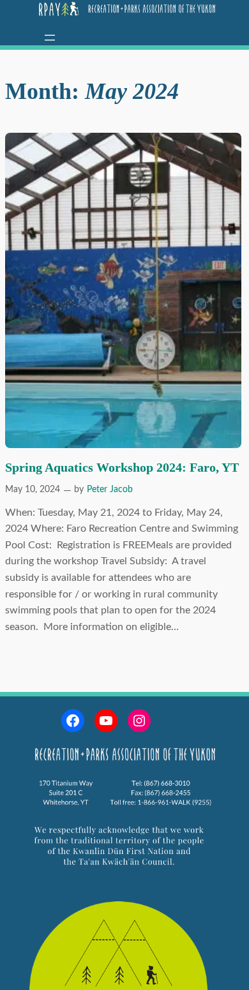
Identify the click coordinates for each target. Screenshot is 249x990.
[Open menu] (49, 37)
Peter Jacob (110, 489)
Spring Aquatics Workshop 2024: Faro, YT (122, 467)
